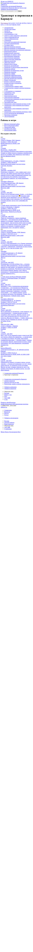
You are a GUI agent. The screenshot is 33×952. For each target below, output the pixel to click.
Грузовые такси (9, 45)
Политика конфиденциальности (8, 403)
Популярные (4, 23)
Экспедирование (9, 116)
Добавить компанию (10, 387)
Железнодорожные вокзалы (12, 46)
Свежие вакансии (9, 381)
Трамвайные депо (9, 92)
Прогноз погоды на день (11, 382)
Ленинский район (9, 127)
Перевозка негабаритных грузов (14, 70)
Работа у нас (8, 394)
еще (25, 8)
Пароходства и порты (10, 64)
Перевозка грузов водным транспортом (16, 67)
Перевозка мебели (9, 69)
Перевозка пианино (10, 72)
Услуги (22, 8)
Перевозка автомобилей (11, 65)
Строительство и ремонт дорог (13, 86)
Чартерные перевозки (10, 115)
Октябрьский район (10, 128)
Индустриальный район (11, 125)
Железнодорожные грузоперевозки (14, 48)
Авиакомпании (8, 27)
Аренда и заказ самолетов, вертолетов (15, 35)
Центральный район (10, 130)
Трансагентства (9, 94)
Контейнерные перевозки (12, 56)
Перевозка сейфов (9, 73)
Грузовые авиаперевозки (11, 43)
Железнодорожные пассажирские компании (17, 50)
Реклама (6, 393)
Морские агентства (10, 61)
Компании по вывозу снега (12, 54)
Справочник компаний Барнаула (14, 373)
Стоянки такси (8, 85)
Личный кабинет (9, 422)
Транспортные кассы (10, 96)
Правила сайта (5, 402)
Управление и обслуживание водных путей (17, 104)
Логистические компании (12, 58)
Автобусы (7, 31)
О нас (6, 399)
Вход (16, 9)
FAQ (5, 396)
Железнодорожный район (12, 124)
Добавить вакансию (10, 388)
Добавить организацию (8, 9)
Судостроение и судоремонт (12, 91)
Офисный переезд (9, 62)
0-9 (9, 23)
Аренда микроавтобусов (11, 37)
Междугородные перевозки (12, 59)
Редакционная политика (21, 404)
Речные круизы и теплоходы (12, 83)
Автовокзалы (8, 32)
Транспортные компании (11, 97)
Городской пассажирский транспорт (15, 42)
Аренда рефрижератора (11, 39)
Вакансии (11, 8)
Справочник (4, 8)
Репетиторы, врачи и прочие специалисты (17, 384)
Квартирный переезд (10, 51)
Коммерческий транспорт (12, 53)
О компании (8, 429)
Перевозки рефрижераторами (13, 77)
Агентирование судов (10, 34)
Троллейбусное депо (10, 102)
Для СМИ (7, 398)
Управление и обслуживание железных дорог (18, 111)
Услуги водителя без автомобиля (14, 113)
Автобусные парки (10, 29)
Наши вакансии (9, 424)
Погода (17, 8)
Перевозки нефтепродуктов (12, 75)
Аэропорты (7, 40)
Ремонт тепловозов (10, 80)
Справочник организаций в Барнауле (15, 379)
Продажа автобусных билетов (13, 78)
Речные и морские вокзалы (12, 81)
